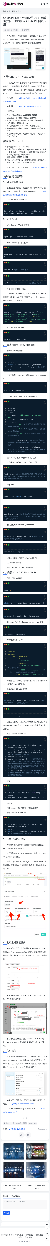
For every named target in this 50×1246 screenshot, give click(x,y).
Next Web (33, 1123)
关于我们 (28, 1237)
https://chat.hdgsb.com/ (24, 1104)
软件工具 (22, 1129)
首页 (4, 11)
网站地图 (29, 1235)
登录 (7, 1213)
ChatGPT (8, 1123)
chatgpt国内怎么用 (20, 1123)
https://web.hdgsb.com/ (31, 106)
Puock (29, 1241)
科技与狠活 (19, 1235)
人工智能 (12, 11)
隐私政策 (39, 1235)
